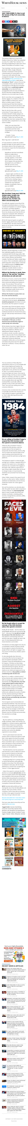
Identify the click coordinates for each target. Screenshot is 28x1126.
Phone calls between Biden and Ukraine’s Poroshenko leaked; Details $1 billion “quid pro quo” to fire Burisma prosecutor (16, 970)
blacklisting (18, 807)
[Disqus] (14, 889)
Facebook (12, 810)
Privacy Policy (14, 1120)
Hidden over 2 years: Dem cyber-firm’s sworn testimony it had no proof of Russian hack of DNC (16, 1016)
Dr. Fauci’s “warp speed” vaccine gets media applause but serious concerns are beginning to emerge (15, 1033)
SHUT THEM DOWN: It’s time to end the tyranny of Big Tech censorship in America (16, 986)
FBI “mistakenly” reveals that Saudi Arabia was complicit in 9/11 (15, 1087)
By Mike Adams (15, 982)
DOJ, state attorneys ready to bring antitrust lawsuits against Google (15, 1045)
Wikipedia (17, 814)
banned (12, 807)
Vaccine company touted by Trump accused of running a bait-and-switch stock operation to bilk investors (15, 1075)
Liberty (13, 812)
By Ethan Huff (14, 995)
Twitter (12, 814)
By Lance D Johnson (15, 1035)
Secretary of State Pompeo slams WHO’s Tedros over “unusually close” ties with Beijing (16, 1039)
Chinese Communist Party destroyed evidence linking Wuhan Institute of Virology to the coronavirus (15, 1101)
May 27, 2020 (20, 137)
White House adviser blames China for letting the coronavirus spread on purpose (15, 1060)
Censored (4, 808)
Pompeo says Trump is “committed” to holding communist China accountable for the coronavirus (16, 993)
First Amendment (19, 810)
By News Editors (15, 974)
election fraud (18, 808)
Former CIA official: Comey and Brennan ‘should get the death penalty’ (16, 1081)
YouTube (23, 814)
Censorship (11, 808)
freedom (4, 812)
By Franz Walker (15, 1042)
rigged (3, 814)
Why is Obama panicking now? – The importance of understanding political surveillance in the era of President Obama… (15, 1008)
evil (8, 810)
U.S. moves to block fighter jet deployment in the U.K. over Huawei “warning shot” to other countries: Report (15, 1067)
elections (4, 810)
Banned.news (11, 804)
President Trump (20, 812)
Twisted (8, 814)
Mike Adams (11, 19)
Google (9, 812)
